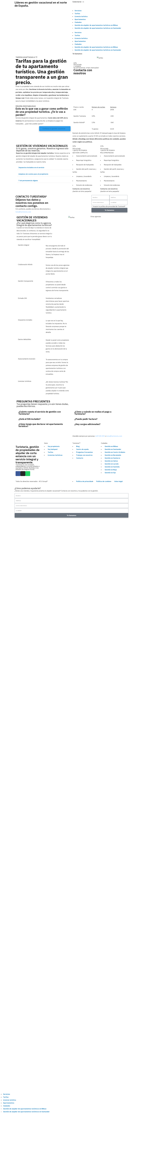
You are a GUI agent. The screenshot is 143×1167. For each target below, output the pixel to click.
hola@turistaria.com (23, 212)
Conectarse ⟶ (78, 2)
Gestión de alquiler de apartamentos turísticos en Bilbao (96, 25)
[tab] (44, 412)
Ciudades (78, 22)
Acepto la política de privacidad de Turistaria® (109, 206)
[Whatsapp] (27, 473)
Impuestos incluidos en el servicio (31, 167)
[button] (44, 167)
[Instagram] (22, 473)
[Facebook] (18, 473)
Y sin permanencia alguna (28, 180)
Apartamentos (80, 19)
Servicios (78, 11)
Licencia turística (81, 16)
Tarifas (77, 13)
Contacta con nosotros (82, 71)
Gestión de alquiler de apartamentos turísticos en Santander (98, 28)
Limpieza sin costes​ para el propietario (33, 174)
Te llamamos (77, 54)
